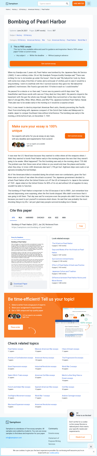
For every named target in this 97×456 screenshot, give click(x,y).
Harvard (29, 218)
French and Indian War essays (19, 387)
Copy (81, 226)
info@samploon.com (14, 438)
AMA (64, 218)
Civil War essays (68, 387)
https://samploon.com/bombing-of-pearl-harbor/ (32, 227)
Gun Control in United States (63, 259)
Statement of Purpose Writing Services (54, 441)
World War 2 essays (69, 366)
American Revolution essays (46, 404)
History (15, 9)
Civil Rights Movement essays (19, 396)
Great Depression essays (17, 366)
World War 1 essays (42, 396)
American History (34, 9)
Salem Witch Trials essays (18, 375)
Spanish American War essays (46, 387)
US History (23, 9)
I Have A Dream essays (70, 349)
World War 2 (82, 40)
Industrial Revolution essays (45, 366)
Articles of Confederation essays (20, 358)
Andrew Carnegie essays (71, 396)
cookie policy (54, 453)
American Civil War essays (45, 375)
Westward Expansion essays (19, 404)
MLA (20, 218)
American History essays (44, 358)
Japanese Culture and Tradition (64, 271)
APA (13, 218)
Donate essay (53, 433)
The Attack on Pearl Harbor (62, 243)
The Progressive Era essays (72, 358)
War (43, 40)
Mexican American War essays (46, 349)
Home (8, 9)
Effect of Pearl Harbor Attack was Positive (68, 265)
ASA (49, 218)
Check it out (80, 437)
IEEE (56, 218)
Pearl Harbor (45, 9)
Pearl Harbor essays (15, 349)
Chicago (40, 218)
